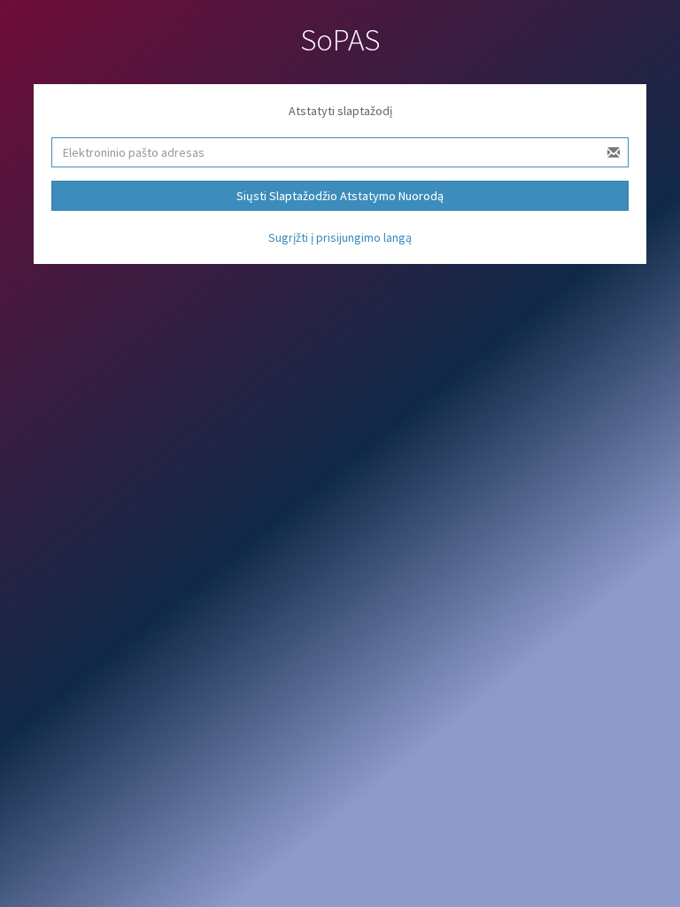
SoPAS (340, 39)
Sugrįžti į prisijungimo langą (340, 237)
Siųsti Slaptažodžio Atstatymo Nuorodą (340, 196)
